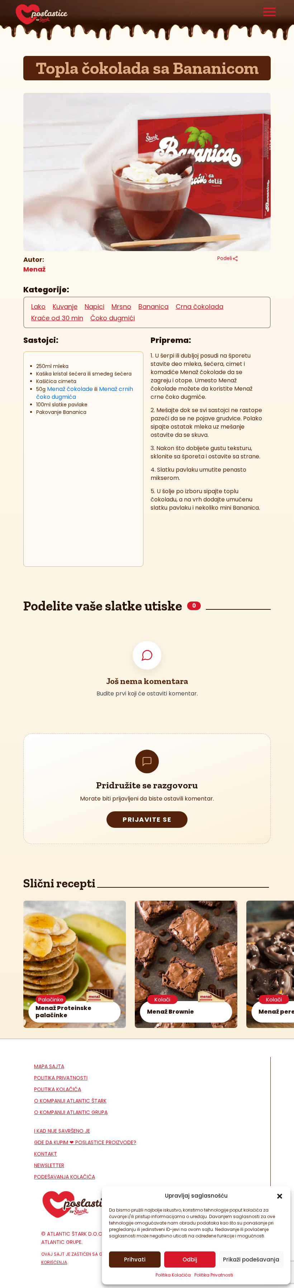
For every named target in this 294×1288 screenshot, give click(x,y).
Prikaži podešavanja (251, 1259)
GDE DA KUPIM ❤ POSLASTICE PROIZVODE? (85, 1142)
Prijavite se (147, 819)
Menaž (34, 269)
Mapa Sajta (49, 1066)
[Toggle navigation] (269, 12)
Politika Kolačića (173, 1275)
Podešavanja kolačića (64, 1176)
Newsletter (49, 1165)
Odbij (189, 1259)
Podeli (224, 258)
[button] (279, 1195)
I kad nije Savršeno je (62, 1130)
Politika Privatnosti (213, 1275)
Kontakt (45, 1153)
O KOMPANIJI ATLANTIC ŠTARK (70, 1100)
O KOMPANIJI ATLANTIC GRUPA (71, 1112)
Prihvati (135, 1259)
